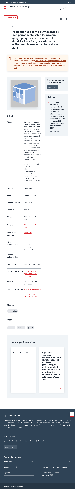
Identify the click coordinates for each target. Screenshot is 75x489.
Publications (8, 462)
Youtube (31, 441)
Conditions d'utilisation (10, 486)
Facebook (9, 441)
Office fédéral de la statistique (20, 7)
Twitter (20, 441)
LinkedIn (41, 441)
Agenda (7, 473)
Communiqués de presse (13, 467)
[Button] (31, 388)
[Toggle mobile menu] (70, 9)
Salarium (44, 462)
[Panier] (64, 8)
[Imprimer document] (61, 19)
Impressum (20, 486)
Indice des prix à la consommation (54, 467)
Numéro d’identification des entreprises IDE (51, 474)
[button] (72, 414)
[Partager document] (65, 19)
